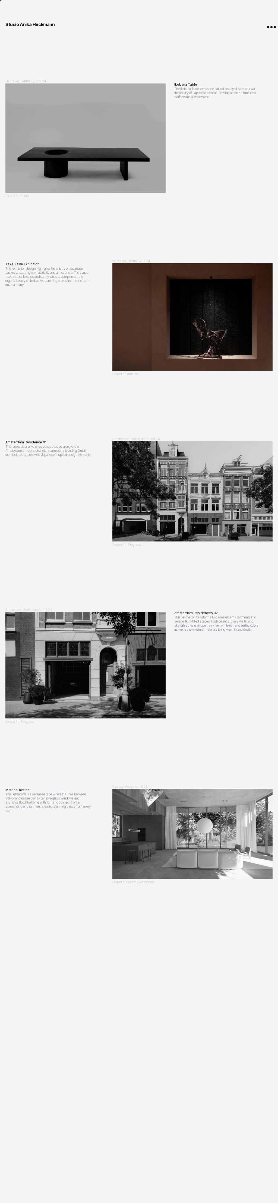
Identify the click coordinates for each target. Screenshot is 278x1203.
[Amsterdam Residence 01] (192, 491)
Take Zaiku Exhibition (22, 264)
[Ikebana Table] (85, 138)
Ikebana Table (185, 84)
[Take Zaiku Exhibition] (192, 317)
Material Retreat (18, 790)
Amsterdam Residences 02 (196, 613)
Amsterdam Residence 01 (25, 442)
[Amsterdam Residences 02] (85, 665)
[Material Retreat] (192, 834)
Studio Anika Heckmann (30, 24)
